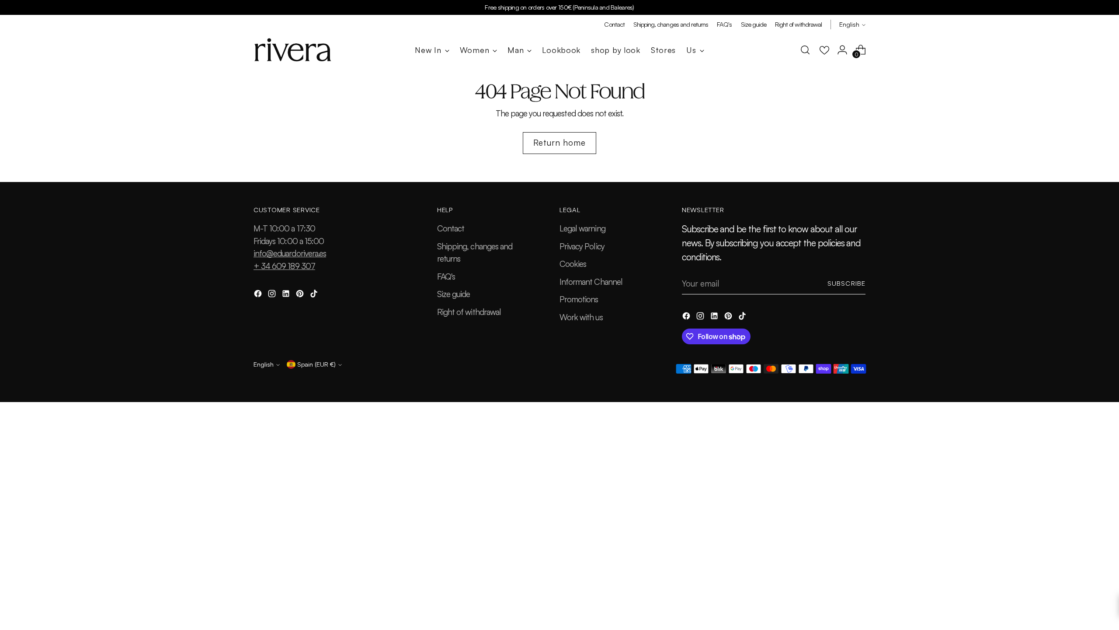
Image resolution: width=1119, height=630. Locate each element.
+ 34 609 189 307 (284, 266)
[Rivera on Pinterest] (300, 295)
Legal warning (582, 228)
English (849, 24)
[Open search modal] (805, 50)
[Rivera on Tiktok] (314, 295)
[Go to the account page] (842, 50)
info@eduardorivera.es (290, 253)
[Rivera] (293, 50)
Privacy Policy (582, 246)
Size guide (453, 294)
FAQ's (446, 276)
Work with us (581, 317)
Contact (450, 228)
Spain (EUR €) (316, 364)
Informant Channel (591, 281)
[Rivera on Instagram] (273, 295)
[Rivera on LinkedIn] (286, 295)
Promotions (579, 299)
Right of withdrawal (469, 312)
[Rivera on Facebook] (259, 295)
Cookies (573, 264)
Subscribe (846, 283)
